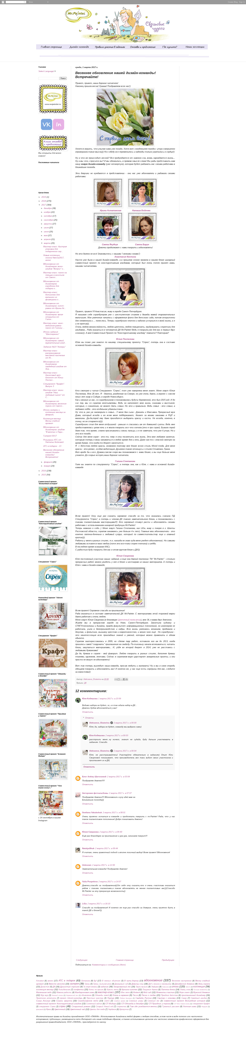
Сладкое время (119, 1001)
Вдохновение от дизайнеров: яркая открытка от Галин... (53, 315)
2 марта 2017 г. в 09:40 (111, 832)
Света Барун (142, 244)
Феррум (204, 1006)
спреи (62, 1006)
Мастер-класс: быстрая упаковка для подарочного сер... (55, 248)
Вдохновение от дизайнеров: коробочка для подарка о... (51, 285)
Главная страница (125, 960)
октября (48, 216)
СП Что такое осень (182, 1004)
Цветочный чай (77, 1009)
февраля (48, 462)
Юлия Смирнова (90, 832)
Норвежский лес (72, 995)
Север (184, 998)
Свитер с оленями (166, 998)
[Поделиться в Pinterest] (126, 679)
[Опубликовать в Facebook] (124, 679)
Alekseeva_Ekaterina (99, 723)
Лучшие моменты (200, 989)
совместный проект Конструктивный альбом (58, 1003)
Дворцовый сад (121, 984)
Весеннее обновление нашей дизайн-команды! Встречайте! (53, 453)
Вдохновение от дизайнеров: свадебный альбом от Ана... (55, 365)
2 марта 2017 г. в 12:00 (103, 865)
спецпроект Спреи (47, 1007)
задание (104, 986)
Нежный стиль (57, 995)
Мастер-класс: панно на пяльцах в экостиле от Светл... (55, 275)
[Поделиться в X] (121, 679)
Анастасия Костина (125, 256)
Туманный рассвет (170, 1007)
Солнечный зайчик (94, 1004)
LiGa (84, 903)
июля (46, 227)
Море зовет (184, 992)
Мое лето (125, 992)
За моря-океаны (90, 987)
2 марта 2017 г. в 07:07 (120, 793)
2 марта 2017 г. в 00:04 (125, 751)
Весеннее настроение (181, 981)
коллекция (199, 986)
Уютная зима (189, 1006)
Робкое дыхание (126, 998)
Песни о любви (149, 995)
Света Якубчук (110, 244)
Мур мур (44, 995)
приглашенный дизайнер (193, 995)
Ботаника (85, 981)
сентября (49, 220)
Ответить (87, 712)
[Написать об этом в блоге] (118, 679)
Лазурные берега (150, 990)
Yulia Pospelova (90, 881)
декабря (48, 208)
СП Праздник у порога (159, 1003)
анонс (50, 980)
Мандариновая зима (84, 992)
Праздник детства (169, 995)
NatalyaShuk (88, 848)
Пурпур (110, 998)
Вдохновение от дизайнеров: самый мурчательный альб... (54, 340)
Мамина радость (64, 992)
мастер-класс (106, 992)
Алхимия (40, 981)
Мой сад (147, 992)
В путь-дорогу (131, 980)
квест (188, 987)
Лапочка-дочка (168, 989)
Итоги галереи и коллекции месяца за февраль (54, 412)
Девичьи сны (137, 984)
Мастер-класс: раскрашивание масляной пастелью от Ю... (54, 354)
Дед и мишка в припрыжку (159, 984)
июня (46, 231)
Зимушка (165, 987)
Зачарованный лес (122, 986)
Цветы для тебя (97, 1009)
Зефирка (155, 987)
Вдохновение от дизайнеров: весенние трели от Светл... (54, 403)
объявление (86, 995)
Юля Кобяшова (90, 698)
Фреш (48, 1009)
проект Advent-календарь (71, 998)
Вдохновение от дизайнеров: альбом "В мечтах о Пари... (54, 429)
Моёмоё (136, 992)
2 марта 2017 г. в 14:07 (110, 881)
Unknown (86, 865)
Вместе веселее (57, 984)
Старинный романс (81, 1006)
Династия (44, 987)
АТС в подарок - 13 (52, 446)
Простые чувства (95, 998)
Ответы (89, 718)
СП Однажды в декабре (132, 1003)
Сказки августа (64, 1001)
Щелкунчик (124, 1009)
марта (47, 243)
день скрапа (204, 984)
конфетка (79, 989)
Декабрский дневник (184, 984)
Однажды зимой (102, 995)
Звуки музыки (142, 987)
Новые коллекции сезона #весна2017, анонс (53, 257)
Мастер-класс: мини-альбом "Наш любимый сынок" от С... (54, 393)
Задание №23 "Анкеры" (54, 347)
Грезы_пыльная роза (102, 984)
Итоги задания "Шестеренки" (51, 333)
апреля (47, 239)
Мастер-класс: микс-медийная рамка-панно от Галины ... (53, 325)
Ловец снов (185, 990)
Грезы (87, 984)
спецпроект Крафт (201, 1004)
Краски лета (112, 990)
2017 (44, 205)
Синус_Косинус (43, 1001)
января (47, 466)
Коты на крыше (96, 990)
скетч (107, 1001)
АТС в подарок (67, 980)
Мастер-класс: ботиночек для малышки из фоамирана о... (51, 295)
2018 (44, 201)
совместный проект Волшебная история (184, 1001)
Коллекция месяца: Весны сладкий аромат (52, 421)
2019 (44, 197)
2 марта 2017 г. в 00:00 (125, 723)
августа (48, 224)
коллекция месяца (45, 989)
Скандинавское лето (88, 1001)
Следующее (81, 960)
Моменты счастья (165, 992)
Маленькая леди (44, 992)
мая (46, 235)
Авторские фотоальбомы (95, 793)
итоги (175, 986)
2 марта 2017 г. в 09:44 (106, 848)
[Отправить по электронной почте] (115, 679)
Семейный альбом (199, 998)
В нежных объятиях (111, 981)
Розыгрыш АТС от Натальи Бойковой (53, 441)
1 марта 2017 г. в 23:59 (109, 698)
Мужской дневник (201, 992)
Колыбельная (64, 990)
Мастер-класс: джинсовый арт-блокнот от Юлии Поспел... (53, 376)
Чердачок (112, 1009)
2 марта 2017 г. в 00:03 (116, 735)
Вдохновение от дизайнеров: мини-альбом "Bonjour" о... (54, 266)
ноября (47, 212)
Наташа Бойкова (141, 210)
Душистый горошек (69, 986)
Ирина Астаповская (110, 210)
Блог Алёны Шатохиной (94, 776)
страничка (121, 1007)
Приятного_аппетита (46, 998)
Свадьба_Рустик (144, 998)
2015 (44, 475)
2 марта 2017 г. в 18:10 (99, 903)
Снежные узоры (136, 1001)
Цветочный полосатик (129, 619)
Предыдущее (168, 960)
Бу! (95, 980)
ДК (85, 683)
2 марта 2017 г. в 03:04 (118, 776)
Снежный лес (153, 1001)
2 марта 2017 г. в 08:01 (114, 812)
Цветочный (59, 1009)
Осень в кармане (120, 995)
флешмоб (39, 1009)
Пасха (135, 995)
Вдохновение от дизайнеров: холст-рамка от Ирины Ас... (54, 305)
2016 (44, 471)
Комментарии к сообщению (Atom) (109, 965)
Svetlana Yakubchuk (92, 812)
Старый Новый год (104, 1007)
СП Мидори (110, 1003)
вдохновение (153, 980)
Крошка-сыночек (129, 989)
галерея (74, 983)
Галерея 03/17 (50, 436)
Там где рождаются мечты (143, 1006)
